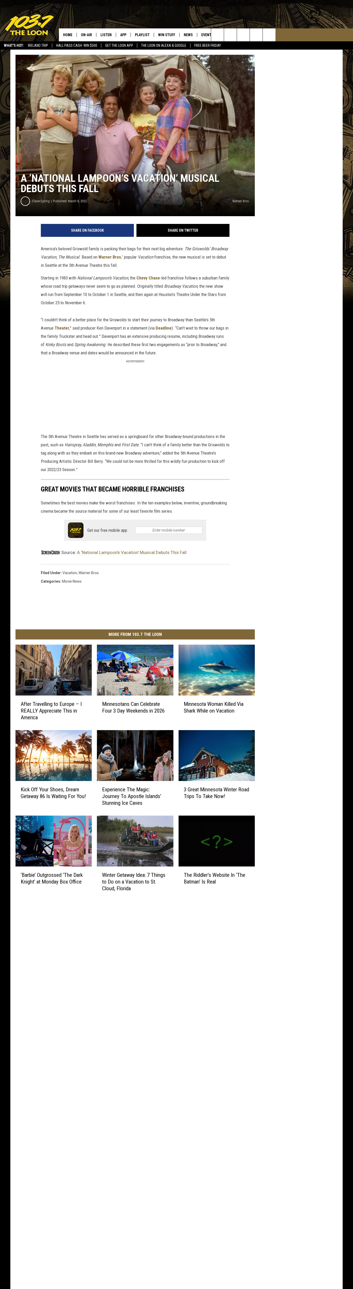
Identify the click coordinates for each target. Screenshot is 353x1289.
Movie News (72, 581)
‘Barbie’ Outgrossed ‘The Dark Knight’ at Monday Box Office (52, 878)
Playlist (142, 35)
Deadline (164, 328)
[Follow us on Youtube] (269, 34)
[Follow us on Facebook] (243, 34)
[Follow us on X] (256, 34)
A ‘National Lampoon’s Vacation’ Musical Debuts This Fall (132, 552)
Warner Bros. (110, 257)
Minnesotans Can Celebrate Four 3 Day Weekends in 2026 (133, 707)
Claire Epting (41, 201)
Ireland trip (38, 45)
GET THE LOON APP (119, 45)
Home (67, 35)
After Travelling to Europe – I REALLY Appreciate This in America (51, 711)
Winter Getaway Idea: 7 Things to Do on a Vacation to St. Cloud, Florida (133, 882)
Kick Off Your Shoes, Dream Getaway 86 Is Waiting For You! (53, 792)
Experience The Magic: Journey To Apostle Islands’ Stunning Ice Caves (131, 796)
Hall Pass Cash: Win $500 (76, 45)
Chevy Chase (148, 277)
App (123, 35)
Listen (106, 35)
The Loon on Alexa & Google (163, 45)
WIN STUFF (166, 35)
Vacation (70, 573)
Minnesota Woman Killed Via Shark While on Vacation (213, 707)
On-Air (86, 35)
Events (207, 35)
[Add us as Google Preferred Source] (230, 34)
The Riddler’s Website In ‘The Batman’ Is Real (214, 878)
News (188, 35)
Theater (62, 328)
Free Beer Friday (207, 45)
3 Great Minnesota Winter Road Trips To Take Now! (216, 792)
